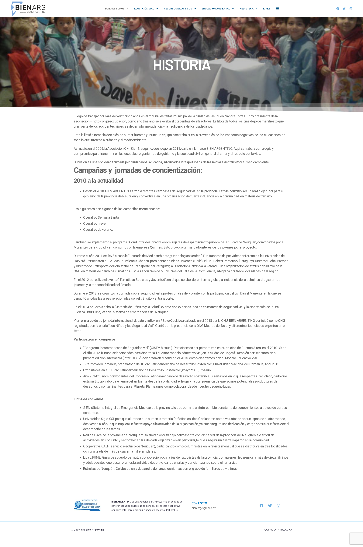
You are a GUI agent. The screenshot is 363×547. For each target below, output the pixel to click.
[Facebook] (338, 8)
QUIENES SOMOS (114, 8)
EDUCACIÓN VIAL (144, 8)
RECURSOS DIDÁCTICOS (178, 8)
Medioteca (247, 8)
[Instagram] (351, 8)
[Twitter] (344, 8)
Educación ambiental (216, 8)
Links (267, 8)
